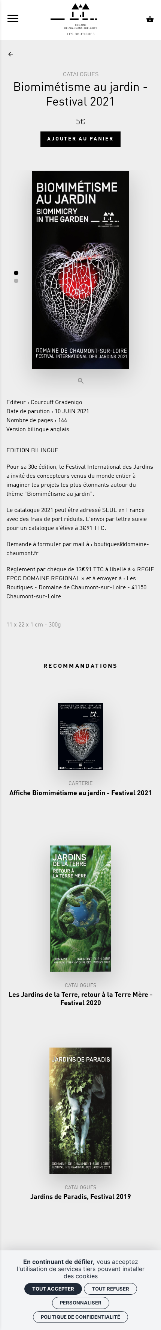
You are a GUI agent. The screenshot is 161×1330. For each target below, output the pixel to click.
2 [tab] (16, 280)
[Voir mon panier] (150, 20)
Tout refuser (110, 1289)
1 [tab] (16, 272)
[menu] (12, 20)
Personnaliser (80, 1303)
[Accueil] (80, 20)
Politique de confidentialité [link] (80, 1317)
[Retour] (10, 54)
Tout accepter (53, 1289)
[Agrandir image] (80, 279)
